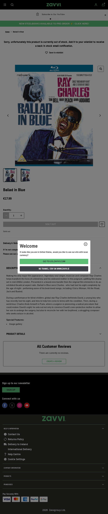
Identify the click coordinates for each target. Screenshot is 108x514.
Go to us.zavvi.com (54, 261)
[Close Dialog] (85, 244)
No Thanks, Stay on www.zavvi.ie (54, 268)
